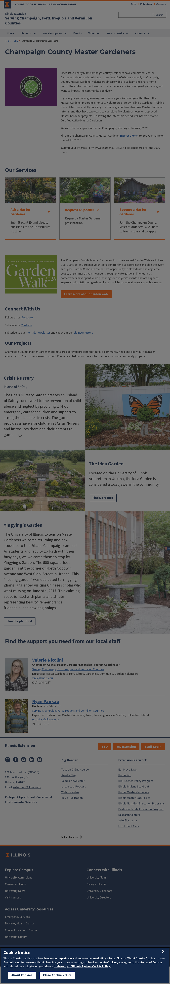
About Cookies (21, 975)
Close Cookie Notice (57, 975)
